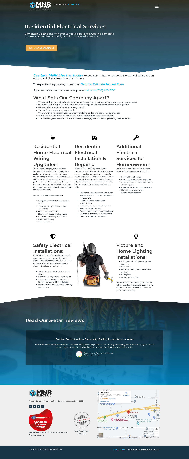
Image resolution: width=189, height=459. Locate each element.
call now (90, 90)
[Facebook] (30, 406)
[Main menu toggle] (156, 6)
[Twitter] (34, 406)
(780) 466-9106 (105, 90)
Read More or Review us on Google (98, 353)
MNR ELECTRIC (119, 449)
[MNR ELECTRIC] (40, 5)
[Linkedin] (38, 406)
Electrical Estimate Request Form (102, 84)
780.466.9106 (72, 5)
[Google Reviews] (42, 406)
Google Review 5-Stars (92, 355)
